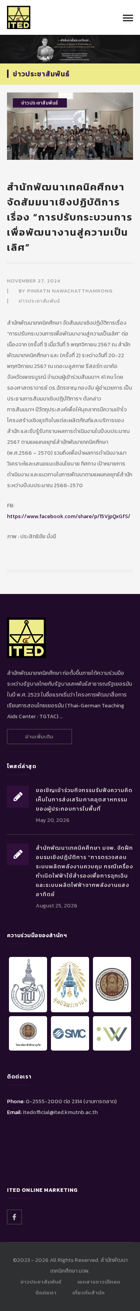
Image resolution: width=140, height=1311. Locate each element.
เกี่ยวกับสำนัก (88, 1292)
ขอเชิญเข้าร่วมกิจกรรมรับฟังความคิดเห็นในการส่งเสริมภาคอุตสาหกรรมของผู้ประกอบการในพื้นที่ (84, 799)
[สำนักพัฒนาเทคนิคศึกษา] (18, 17)
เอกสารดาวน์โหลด (98, 1281)
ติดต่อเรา (45, 1292)
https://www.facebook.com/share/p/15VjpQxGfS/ (68, 516)
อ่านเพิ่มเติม (39, 736)
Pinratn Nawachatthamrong (70, 290)
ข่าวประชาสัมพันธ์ (39, 102)
